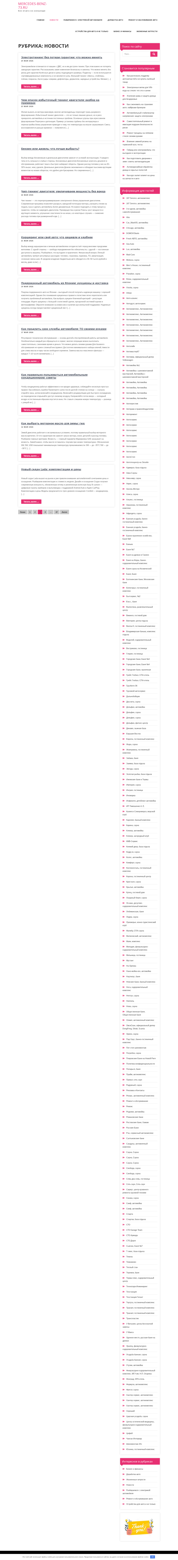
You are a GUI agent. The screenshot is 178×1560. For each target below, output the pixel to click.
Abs (128, 217)
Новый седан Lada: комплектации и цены (51, 469)
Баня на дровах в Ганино (137, 555)
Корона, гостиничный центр (138, 876)
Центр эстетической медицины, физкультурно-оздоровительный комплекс (138, 1425)
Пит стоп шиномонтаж (136, 1048)
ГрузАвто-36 (131, 686)
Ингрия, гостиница (134, 790)
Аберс (129, 293)
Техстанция (131, 1292)
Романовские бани (134, 1117)
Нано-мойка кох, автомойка (138, 971)
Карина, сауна (132, 825)
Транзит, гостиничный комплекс (140, 1308)
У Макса (130, 1332)
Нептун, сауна (132, 996)
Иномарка (130, 795)
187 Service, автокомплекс (138, 198)
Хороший (130, 1411)
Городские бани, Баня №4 (138, 659)
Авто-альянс (132, 298)
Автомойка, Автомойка (136, 382)
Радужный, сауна (134, 1085)
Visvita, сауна (132, 288)
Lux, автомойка (133, 249)
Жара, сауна (132, 744)
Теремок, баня (132, 1273)
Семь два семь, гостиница (138, 1179)
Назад (22, 512)
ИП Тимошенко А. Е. (135, 806)
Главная (40, 20)
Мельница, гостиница (135, 955)
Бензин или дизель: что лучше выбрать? (50, 148)
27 (57, 512)
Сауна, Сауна (132, 1152)
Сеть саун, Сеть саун (135, 1184)
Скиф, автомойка (134, 1203)
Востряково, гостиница (136, 648)
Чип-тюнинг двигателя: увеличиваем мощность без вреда (63, 191)
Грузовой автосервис (135, 691)
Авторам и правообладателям (139, 409)
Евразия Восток (133, 734)
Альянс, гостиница (134, 500)
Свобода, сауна (133, 1168)
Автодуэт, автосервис (136, 304)
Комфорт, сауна (133, 863)
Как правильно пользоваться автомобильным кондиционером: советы (54, 376)
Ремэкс (129, 1106)
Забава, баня (132, 758)
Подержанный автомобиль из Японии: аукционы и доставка (64, 283)
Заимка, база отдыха (135, 763)
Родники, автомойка (135, 1112)
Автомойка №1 (133, 365)
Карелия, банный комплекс (138, 820)
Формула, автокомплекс (137, 1384)
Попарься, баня (133, 1069)
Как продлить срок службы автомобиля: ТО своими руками (63, 329)
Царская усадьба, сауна (137, 1416)
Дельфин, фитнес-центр (137, 723)
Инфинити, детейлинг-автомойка (141, 801)
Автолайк (130, 346)
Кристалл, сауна (133, 882)
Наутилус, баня (133, 976)
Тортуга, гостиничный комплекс (140, 1302)
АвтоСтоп (130, 457)
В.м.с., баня (131, 602)
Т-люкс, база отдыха (135, 1251)
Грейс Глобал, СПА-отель (137, 675)
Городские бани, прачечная (138, 670)
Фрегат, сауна (132, 1390)
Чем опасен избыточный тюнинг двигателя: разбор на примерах (60, 101)
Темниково (131, 1262)
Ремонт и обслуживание (137, 1101)
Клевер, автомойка (134, 831)
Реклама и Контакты (135, 1090)
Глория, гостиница (134, 654)
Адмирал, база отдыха (136, 468)
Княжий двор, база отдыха (138, 847)
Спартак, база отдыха (136, 1219)
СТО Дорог (131, 1241)
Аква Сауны (131, 473)
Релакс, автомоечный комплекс (140, 1096)
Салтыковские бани (135, 1138)
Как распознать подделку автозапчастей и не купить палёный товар (139, 79)
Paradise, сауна (133, 274)
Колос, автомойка (134, 857)
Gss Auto (130, 244)
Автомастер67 (132, 352)
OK (152, 1557)
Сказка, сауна (132, 1198)
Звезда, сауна (132, 769)
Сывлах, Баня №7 (134, 1246)
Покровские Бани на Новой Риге (141, 1058)
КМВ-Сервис (132, 841)
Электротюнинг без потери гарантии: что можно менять (61, 57)
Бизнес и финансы (122, 31)
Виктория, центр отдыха (137, 621)
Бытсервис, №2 (133, 596)
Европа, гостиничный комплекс (140, 739)
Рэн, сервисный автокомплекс (140, 1133)
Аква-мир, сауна (133, 478)
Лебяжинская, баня (135, 912)
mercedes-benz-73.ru (32, 5)
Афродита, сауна (134, 513)
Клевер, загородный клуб (137, 836)
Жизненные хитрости (147, 31)
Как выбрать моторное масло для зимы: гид (53, 423)
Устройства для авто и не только (91, 31)
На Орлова (131, 966)
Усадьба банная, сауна (136, 1355)
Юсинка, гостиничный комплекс (140, 1449)
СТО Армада (132, 1235)
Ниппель (130, 1001)
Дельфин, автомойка (135, 707)
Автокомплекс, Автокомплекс (139, 309)
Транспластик (132, 1318)
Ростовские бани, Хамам (137, 1122)
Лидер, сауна (132, 917)
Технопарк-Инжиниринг (136, 1286)
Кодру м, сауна (133, 852)
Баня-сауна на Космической (138, 569)
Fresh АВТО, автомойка (136, 239)
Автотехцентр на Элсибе (137, 462)
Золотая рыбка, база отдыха (139, 774)
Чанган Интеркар (134, 1439)
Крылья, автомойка (135, 887)
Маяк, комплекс (133, 941)
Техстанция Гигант (134, 1297)
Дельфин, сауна (133, 712)
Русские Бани (132, 1128)
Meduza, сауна (132, 260)
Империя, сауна (133, 785)
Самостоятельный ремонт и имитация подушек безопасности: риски (138, 124)
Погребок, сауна (133, 1053)
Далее (64, 512)
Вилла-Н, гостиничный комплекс (140, 626)
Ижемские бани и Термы (137, 779)
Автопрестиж (132, 404)
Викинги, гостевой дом (136, 615)
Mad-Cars (130, 255)
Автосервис (131, 420)
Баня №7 (130, 550)
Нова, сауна (131, 1006)
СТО (128, 1225)
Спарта (129, 1214)
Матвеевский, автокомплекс (139, 936)
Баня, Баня (131, 574)
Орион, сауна (132, 1034)
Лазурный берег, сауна (136, 898)
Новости (54, 20)
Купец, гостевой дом (135, 892)
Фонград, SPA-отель (135, 1379)
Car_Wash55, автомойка (137, 223)
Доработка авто (115, 20)
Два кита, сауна (133, 702)
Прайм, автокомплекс (136, 1074)
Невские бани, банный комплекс (140, 982)
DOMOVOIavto (132, 233)
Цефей (129, 1433)
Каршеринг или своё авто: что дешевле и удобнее (57, 237)
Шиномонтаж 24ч (134, 1444)
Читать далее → (31, 86)
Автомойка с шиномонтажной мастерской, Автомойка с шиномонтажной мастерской (138, 374)
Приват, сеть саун (134, 1080)
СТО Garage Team (134, 1230)
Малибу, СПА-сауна (135, 931)
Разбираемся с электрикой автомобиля (83, 20)
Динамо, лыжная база (136, 728)
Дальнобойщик (133, 696)
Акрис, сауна (132, 484)
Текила (129, 1257)
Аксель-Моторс (133, 489)
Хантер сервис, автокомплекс (139, 1395)
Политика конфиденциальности (140, 1064)
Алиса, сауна (132, 494)
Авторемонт (131, 414)
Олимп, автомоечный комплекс (140, 1020)
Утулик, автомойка (134, 1365)
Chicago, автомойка (135, 228)
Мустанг (130, 961)
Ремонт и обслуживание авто (142, 20)
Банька (129, 544)
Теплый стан (132, 1267)
